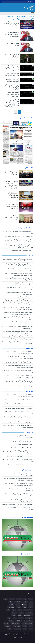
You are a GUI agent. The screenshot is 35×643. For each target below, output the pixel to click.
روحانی (21, 612)
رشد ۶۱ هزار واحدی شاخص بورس (23, 297)
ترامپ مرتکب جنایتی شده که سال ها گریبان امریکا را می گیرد (18, 232)
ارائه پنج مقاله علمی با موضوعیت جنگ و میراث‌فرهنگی (12, 195)
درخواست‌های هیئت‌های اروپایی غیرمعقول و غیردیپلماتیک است (12, 87)
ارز (25, 599)
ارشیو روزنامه (6, 634)
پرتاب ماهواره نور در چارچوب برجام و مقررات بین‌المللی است (12, 34)
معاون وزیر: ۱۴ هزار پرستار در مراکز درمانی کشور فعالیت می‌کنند (18, 418)
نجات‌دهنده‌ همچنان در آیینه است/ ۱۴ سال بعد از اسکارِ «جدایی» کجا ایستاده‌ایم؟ (17, 260)
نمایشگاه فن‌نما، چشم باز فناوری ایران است (11, 173)
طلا (15, 618)
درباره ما (21, 634)
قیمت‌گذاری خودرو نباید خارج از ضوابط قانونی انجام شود (17, 504)
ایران (6, 599)
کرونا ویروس (18, 629)
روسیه (15, 612)
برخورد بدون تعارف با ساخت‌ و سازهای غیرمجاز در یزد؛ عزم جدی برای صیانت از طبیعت (17, 332)
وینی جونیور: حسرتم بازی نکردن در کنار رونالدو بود (19, 465)
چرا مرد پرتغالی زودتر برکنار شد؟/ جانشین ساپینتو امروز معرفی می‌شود (18, 452)
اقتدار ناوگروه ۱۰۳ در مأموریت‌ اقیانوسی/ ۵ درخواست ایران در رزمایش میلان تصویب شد (18, 274)
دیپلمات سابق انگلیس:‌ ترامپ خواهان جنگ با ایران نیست (19, 289)
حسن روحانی (11, 607)
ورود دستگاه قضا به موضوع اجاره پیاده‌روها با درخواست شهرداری (18, 495)
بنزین (31, 604)
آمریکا (31, 599)
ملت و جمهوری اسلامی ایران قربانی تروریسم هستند (19, 236)
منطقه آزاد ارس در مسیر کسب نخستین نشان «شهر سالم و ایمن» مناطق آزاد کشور (18, 265)
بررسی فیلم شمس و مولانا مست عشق (22, 250)
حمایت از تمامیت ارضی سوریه (12, 44)
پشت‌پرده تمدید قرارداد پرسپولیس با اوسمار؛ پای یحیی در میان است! (17, 323)
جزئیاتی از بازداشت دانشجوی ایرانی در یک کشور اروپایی (12, 94)
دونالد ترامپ (29, 612)
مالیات (11, 621)
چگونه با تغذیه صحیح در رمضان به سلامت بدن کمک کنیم (18, 371)
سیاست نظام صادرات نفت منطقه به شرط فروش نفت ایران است (12, 68)
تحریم (12, 604)
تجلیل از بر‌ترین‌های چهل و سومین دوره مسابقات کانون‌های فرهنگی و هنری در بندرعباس (11, 184)
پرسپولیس (8, 626)
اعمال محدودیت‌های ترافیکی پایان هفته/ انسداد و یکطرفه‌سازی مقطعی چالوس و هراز (19, 284)
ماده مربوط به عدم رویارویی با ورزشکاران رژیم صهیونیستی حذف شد (11, 23)
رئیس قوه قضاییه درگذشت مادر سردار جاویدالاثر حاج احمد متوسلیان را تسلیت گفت (18, 377)
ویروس (25, 626)
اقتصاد (12, 599)
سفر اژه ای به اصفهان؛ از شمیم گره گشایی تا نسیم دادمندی (19, 509)
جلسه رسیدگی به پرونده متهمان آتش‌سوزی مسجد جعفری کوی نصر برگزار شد (19, 500)
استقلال (19, 599)
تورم (19, 607)
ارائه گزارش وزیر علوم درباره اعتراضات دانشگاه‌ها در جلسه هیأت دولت (18, 293)
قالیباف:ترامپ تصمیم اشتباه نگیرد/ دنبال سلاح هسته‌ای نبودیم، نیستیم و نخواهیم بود (17, 308)
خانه (32, 634)
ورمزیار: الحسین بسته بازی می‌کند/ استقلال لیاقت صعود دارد (17, 460)
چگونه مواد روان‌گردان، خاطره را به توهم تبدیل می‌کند (18, 300)
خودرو (20, 610)
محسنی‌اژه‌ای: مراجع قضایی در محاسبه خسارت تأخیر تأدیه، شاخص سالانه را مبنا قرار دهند (19, 484)
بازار (31, 602)
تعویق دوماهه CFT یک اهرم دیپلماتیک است (12, 80)
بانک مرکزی (18, 602)
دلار (14, 610)
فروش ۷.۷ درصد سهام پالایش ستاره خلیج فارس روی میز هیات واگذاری (17, 343)
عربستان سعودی (28, 621)
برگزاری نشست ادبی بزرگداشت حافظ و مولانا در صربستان (11, 217)
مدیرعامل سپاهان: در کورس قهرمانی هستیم (21, 441)
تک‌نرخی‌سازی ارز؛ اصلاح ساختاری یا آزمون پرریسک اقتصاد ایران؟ (18, 279)
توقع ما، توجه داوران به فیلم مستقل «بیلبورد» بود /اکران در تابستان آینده (17, 327)
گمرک (10, 629)
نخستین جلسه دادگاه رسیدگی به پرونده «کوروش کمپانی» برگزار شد (19, 490)
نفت (31, 626)
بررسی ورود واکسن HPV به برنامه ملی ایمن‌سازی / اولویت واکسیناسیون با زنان (19, 382)
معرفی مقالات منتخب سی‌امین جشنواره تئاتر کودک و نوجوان (12, 206)
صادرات (21, 618)
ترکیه (25, 607)
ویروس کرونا (17, 626)
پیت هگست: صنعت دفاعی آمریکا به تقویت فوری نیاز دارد (18, 270)
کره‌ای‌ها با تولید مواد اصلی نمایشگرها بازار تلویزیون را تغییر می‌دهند (18, 318)
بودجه (24, 604)
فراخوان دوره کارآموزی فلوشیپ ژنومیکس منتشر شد (19, 386)
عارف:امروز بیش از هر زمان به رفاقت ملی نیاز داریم (18, 339)
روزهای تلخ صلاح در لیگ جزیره (24, 444)
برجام (11, 602)
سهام (20, 615)
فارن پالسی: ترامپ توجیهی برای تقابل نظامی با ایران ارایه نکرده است (17, 304)
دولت (8, 610)
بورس (18, 604)
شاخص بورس (29, 618)
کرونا (25, 629)
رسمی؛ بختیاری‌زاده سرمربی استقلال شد (22, 448)
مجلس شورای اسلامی (27, 623)
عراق (9, 618)
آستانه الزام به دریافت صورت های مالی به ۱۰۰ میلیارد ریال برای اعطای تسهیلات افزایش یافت (18, 313)
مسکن (6, 623)
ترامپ (31, 607)
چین (31, 629)
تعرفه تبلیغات (14, 634)
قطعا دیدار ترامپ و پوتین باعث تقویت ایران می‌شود (12, 74)
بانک (26, 602)
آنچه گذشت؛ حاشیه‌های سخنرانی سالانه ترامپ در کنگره (17, 336)
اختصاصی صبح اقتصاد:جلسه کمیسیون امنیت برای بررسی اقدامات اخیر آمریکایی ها (12, 103)
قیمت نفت (19, 621)
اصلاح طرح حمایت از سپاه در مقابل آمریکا (12, 55)
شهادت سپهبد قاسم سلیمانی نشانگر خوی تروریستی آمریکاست (19, 241)
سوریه (14, 615)
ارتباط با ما (26, 634)
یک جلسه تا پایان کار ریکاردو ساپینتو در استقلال (20, 456)
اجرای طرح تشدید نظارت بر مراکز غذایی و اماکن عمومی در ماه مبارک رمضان (18, 426)
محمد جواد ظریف (15, 623)
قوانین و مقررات (18, 638)
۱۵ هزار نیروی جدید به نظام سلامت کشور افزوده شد (19, 422)
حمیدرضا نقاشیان (28, 610)
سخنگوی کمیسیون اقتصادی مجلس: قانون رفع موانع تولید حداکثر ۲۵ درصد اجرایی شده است (19, 246)
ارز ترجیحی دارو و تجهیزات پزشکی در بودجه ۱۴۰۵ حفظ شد (18, 413)
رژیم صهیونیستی (28, 615)
